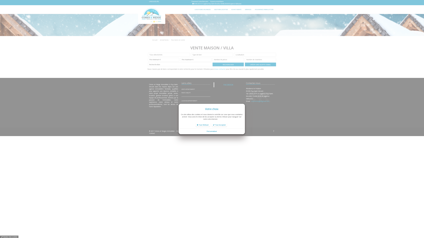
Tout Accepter (220, 125)
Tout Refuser (203, 125)
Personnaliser (212, 131)
